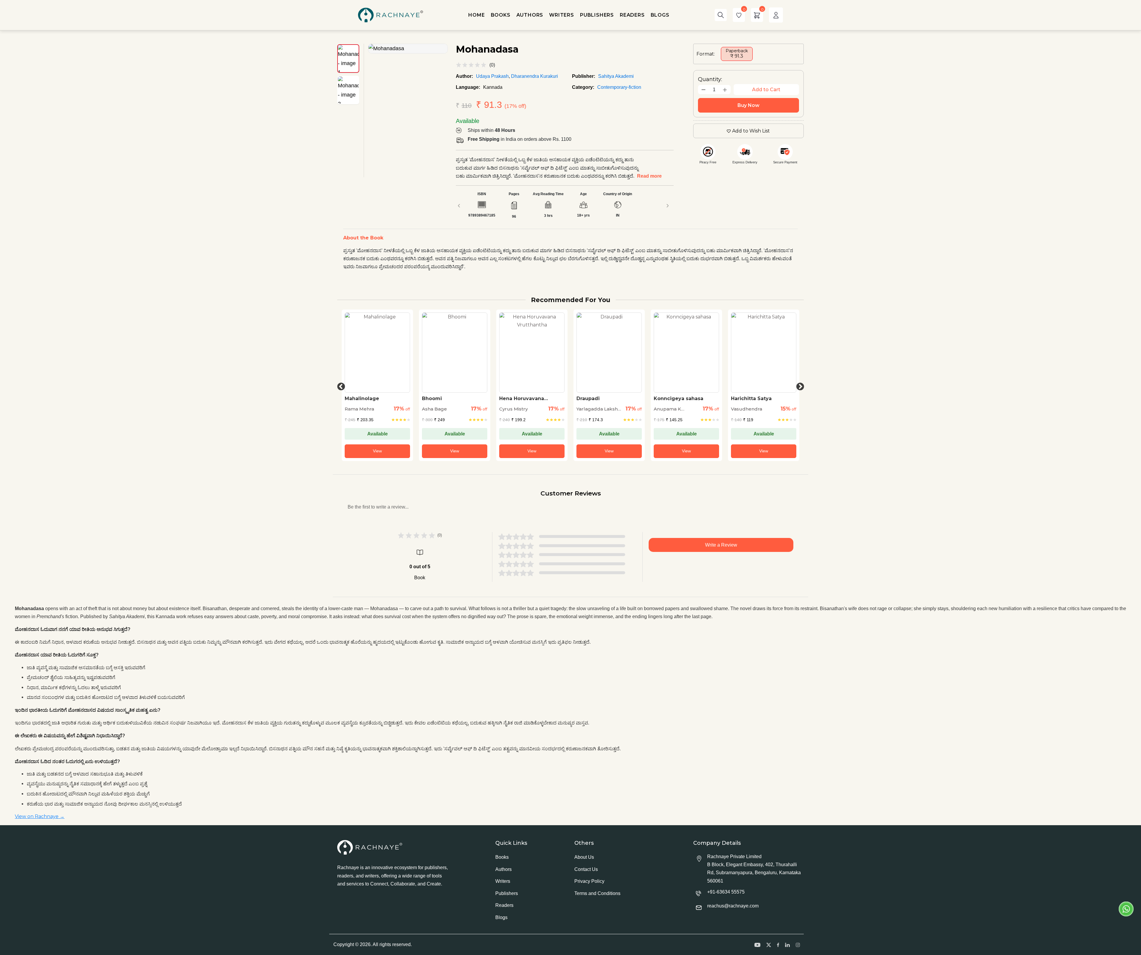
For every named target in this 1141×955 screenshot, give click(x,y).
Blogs (501, 917)
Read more (649, 176)
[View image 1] (348, 58)
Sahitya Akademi (616, 76)
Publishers (506, 893)
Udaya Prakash (492, 76)
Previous (340, 385)
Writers (502, 881)
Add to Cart (766, 89)
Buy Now (748, 105)
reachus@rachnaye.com (733, 905)
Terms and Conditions (597, 893)
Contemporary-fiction (619, 87)
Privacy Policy (589, 881)
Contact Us (586, 869)
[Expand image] (407, 48)
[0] (739, 15)
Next (799, 385)
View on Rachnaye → (39, 816)
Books (502, 857)
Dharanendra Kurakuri (534, 76)
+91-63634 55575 (726, 891)
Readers (504, 905)
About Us (584, 857)
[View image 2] (348, 90)
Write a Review (721, 544)
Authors (503, 869)
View (377, 451)
